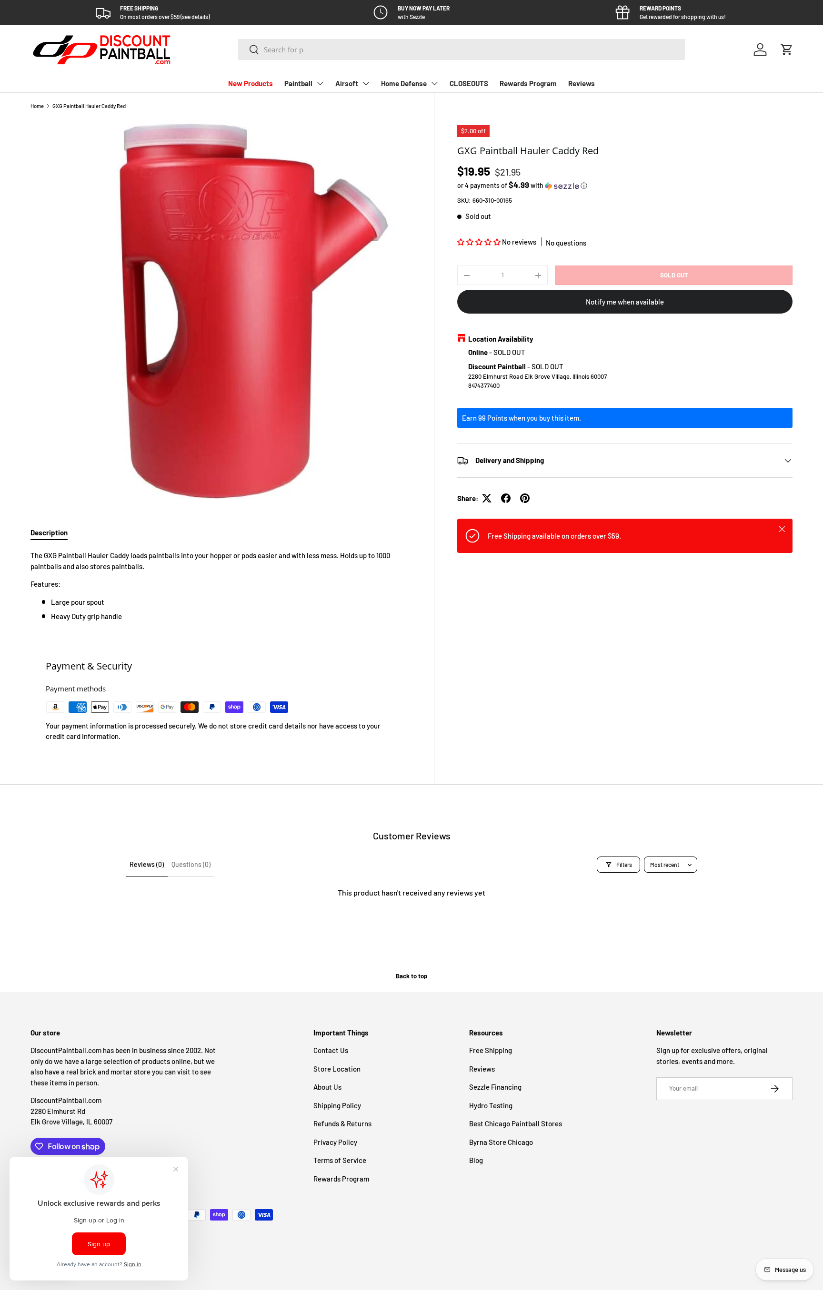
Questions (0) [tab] (191, 864)
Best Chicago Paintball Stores (515, 1123)
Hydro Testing (490, 1105)
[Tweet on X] (486, 498)
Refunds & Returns (342, 1123)
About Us (327, 1087)
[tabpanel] (220, 585)
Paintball (298, 83)
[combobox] (461, 49)
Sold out (674, 275)
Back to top (411, 976)
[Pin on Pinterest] (524, 498)
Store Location (337, 1068)
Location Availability (500, 339)
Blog (476, 1160)
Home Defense (404, 83)
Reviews (581, 83)
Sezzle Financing (495, 1087)
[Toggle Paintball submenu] (320, 83)
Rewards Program (528, 83)
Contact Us (330, 1050)
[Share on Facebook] (505, 498)
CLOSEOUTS (469, 83)
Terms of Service (339, 1160)
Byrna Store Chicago (501, 1142)
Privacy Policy (335, 1142)
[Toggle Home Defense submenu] (434, 83)
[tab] (49, 532)
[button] (786, 49)
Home (37, 106)
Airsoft (346, 83)
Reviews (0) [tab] (147, 864)
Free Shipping (490, 1050)
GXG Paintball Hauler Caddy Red (89, 106)
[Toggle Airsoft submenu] (365, 83)
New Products (250, 83)
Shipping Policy (337, 1105)
